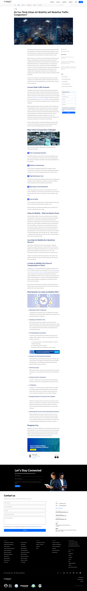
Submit (69, 112)
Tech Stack (70, 557)
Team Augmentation (24, 550)
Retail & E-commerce (56, 542)
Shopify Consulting (24, 560)
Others (37, 548)
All (15, 5)
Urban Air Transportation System (67, 86)
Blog (19, 5)
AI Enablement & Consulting (8, 542)
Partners (69, 555)
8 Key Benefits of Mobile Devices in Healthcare (67, 58)
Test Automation (23, 546)
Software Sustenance (7, 552)
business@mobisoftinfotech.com (62, 512)
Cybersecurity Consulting (25, 552)
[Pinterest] (67, 572)
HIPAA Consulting (24, 554)
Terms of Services (80, 579)
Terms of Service (38, 526)
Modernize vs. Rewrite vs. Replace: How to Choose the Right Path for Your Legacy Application (68, 67)
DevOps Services (7, 560)
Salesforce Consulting (24, 556)
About (69, 551)
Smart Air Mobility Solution (66, 79)
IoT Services (6, 562)
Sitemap (81, 581)
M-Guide (40, 5)
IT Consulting (23, 562)
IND (61, 505)
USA (61, 503)
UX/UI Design (23, 544)
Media (35, 5)
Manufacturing (54, 552)
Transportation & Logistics (40, 542)
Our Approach (70, 553)
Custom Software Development (9, 548)
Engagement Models (71, 563)
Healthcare (38, 546)
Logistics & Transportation (56, 544)
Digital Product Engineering (8, 544)
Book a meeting (59, 508)
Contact (69, 565)
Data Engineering (24, 542)
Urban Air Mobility (65, 81)
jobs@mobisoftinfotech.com (61, 519)
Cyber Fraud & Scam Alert (72, 567)
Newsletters (29, 5)
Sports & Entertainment (56, 546)
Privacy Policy (30, 526)
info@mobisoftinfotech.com (61, 515)
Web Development (7, 558)
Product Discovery (7, 546)
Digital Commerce (24, 548)
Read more (34, 457)
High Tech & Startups (55, 550)
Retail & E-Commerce (39, 544)
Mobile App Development (8, 554)
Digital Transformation (7, 550)
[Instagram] (70, 572)
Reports (23, 5)
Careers (69, 559)
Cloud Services (6, 556)
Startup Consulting (24, 558)
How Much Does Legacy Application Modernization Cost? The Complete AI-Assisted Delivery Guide (68, 62)
